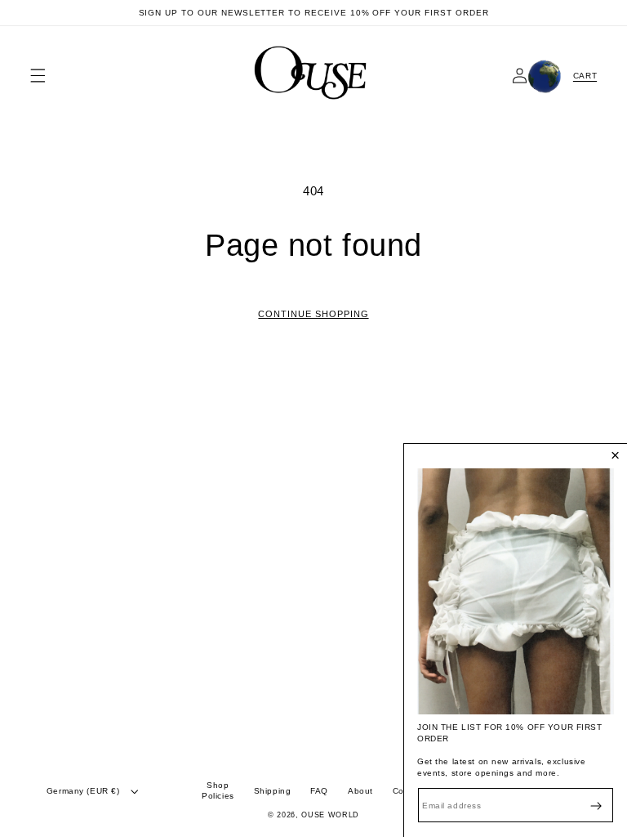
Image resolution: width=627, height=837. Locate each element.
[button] (38, 75)
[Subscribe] (596, 805)
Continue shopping (313, 314)
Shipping (272, 790)
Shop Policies (218, 790)
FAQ (319, 790)
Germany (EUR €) (83, 790)
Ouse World (330, 815)
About (360, 790)
